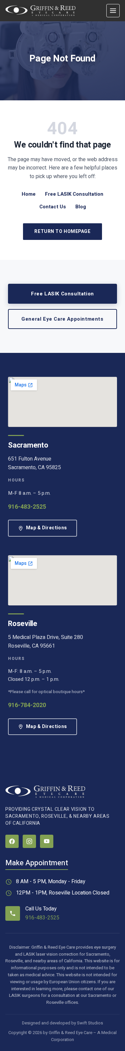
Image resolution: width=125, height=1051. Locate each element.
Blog (80, 206)
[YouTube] (46, 841)
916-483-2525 (27, 506)
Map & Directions (46, 527)
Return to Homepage (62, 231)
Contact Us (52, 206)
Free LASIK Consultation (74, 194)
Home (29, 194)
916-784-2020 (27, 705)
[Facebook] (12, 841)
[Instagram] (29, 841)
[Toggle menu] (113, 10)
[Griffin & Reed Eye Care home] (40, 10)
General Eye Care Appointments (62, 319)
